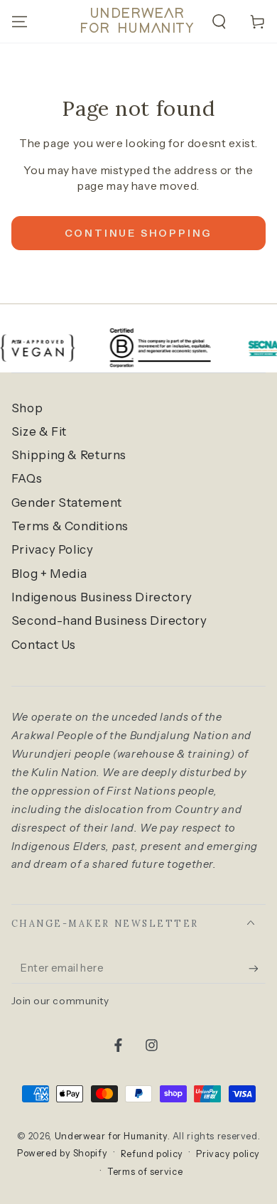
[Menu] (19, 21)
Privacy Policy (52, 549)
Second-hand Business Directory (109, 620)
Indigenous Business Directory (101, 597)
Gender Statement (66, 502)
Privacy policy (228, 1154)
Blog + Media (49, 573)
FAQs (27, 478)
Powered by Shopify (62, 1153)
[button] (219, 21)
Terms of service (145, 1171)
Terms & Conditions (70, 526)
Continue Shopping (139, 233)
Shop (27, 408)
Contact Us (43, 645)
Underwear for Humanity (111, 1136)
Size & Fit (39, 431)
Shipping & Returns (68, 455)
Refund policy (152, 1154)
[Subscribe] (257, 968)
